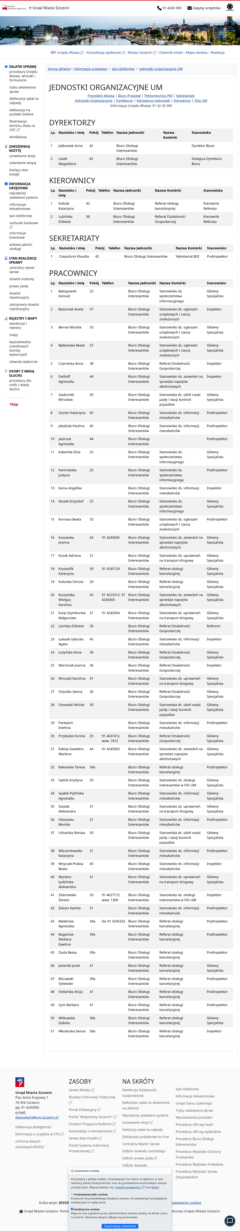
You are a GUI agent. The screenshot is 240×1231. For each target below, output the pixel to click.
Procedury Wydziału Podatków (199, 1164)
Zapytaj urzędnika (207, 7)
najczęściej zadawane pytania (23, 195)
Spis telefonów (187, 1089)
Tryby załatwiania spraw (194, 1110)
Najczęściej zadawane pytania (145, 1115)
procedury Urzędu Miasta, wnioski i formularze (23, 75)
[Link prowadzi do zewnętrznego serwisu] (14, 404)
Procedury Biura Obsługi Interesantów (195, 1141)
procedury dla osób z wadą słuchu (20, 384)
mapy (13, 334)
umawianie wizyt (22, 156)
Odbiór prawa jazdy (138, 1158)
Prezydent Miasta (101, 95)
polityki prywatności (128, 1187)
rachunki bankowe (23, 223)
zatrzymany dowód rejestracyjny (24, 306)
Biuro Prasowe (129, 95)
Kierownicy (182, 100)
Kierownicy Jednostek (153, 100)
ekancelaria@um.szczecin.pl (36, 1117)
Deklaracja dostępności (33, 1127)
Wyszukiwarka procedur (194, 1117)
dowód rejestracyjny (19, 295)
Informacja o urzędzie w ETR (38, 1134)
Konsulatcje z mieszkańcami (91, 1131)
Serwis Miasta (80, 1090)
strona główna (59, 69)
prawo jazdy (18, 286)
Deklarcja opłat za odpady (142, 1129)
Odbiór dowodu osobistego (143, 1151)
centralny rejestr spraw (22, 269)
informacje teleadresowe (19, 206)
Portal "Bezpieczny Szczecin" (91, 1116)
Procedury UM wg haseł (194, 1124)
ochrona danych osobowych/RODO (29, 1144)
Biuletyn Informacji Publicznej (92, 1097)
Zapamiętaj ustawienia (120, 1226)
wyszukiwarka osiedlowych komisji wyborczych (20, 348)
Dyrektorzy (124, 100)
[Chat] (230, 1221)
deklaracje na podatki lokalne (21, 112)
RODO (155, 1187)
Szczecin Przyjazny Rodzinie (90, 1124)
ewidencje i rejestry (18, 325)
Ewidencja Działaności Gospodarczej (139, 1093)
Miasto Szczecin (142, 52)
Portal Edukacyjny (83, 1109)
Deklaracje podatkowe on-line (145, 1136)
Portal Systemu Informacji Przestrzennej (89, 1148)
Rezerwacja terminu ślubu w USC (22, 125)
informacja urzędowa (90, 69)
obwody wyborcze (23, 361)
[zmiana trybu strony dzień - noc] (230, 6)
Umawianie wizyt (136, 1122)
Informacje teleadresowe (195, 1096)
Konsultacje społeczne (106, 52)
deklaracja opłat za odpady (24, 100)
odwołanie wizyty (22, 162)
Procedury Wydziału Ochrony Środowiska (198, 1154)
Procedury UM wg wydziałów (198, 1131)
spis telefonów (20, 215)
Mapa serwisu (197, 52)
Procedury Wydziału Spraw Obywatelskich (196, 1174)
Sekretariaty (185, 95)
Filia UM (200, 100)
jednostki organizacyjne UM (161, 69)
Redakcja (218, 52)
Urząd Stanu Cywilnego (194, 1103)
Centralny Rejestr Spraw (141, 1144)
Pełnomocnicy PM (158, 95)
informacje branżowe (17, 235)
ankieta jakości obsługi (20, 246)
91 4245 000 (172, 7)
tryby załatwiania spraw (22, 89)
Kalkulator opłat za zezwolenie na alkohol (146, 1105)
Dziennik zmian (171, 52)
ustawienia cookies (186, 1202)
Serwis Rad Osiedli (84, 1138)
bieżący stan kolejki (18, 172)
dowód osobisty (21, 279)
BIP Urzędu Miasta (67, 52)
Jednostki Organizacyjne (93, 100)
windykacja (18, 137)
